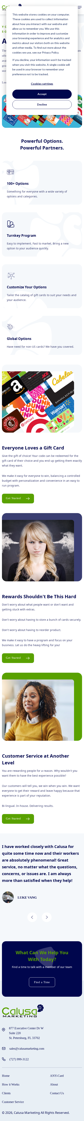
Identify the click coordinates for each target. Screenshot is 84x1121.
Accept (42, 94)
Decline (42, 104)
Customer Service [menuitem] (13, 1102)
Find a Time (42, 982)
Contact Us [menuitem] (57, 1093)
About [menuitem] (54, 1084)
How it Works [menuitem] (10, 1084)
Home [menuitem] (6, 1075)
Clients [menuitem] (6, 1093)
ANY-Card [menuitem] (57, 1075)
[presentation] (32, 917)
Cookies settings (42, 83)
